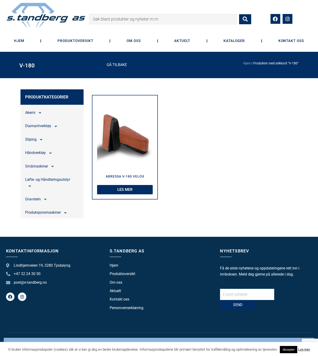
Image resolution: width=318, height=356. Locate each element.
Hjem (19, 41)
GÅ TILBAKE (117, 65)
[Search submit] (245, 19)
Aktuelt (182, 41)
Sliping (31, 139)
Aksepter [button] (288, 349)
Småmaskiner (36, 166)
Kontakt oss (291, 41)
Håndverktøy (35, 152)
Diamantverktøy (38, 126)
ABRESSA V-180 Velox (125, 176)
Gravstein (33, 199)
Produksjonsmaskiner (43, 212)
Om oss (134, 41)
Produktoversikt (75, 41)
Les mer (304, 349)
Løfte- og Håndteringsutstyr (47, 179)
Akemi (30, 112)
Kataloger (234, 41)
